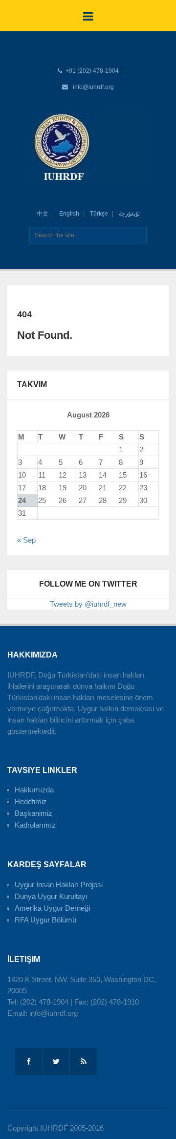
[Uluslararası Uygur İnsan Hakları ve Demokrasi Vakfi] (88, 147)
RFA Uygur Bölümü (45, 920)
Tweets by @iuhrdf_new (88, 604)
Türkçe (99, 213)
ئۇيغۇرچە (129, 213)
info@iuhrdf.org (93, 87)
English (69, 213)
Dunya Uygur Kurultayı (51, 896)
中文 (42, 213)
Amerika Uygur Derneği (52, 908)
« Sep (26, 540)
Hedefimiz (31, 801)
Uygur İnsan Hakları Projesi (59, 884)
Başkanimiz (33, 813)
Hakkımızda (34, 790)
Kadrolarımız (35, 825)
